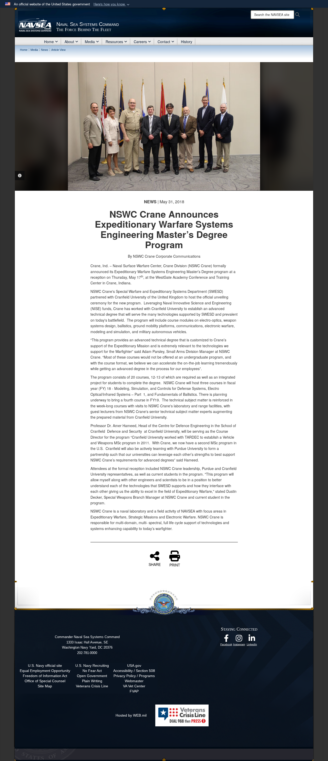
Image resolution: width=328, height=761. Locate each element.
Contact (164, 41)
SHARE (155, 564)
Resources (114, 41)
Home (49, 41)
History (186, 41)
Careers (140, 41)
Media (90, 41)
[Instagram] (239, 640)
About (69, 41)
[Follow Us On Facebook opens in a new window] (226, 640)
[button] (112, 4)
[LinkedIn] (251, 640)
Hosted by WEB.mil (131, 715)
